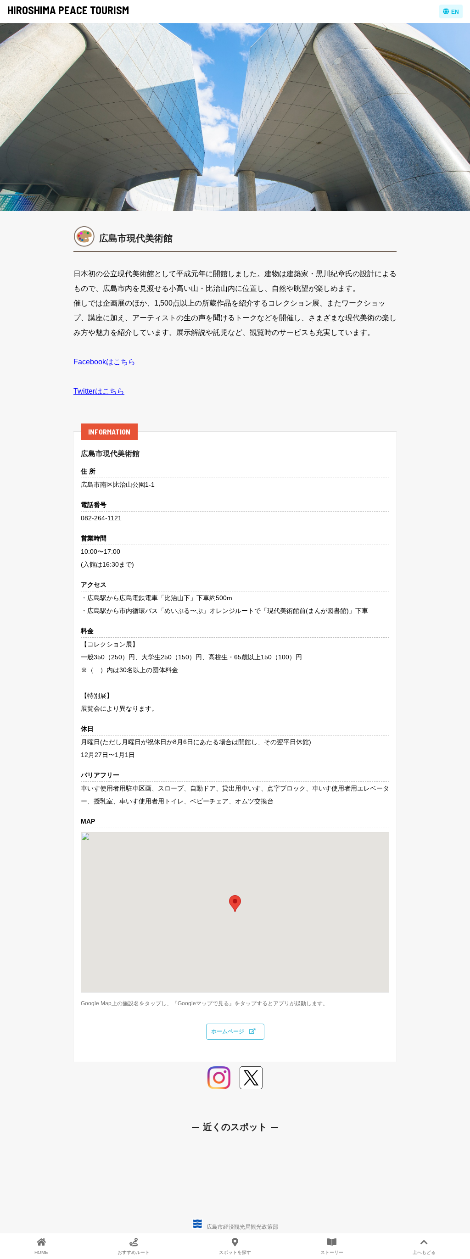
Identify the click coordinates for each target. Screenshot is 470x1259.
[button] (235, 903)
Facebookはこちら (104, 362)
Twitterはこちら (98, 391)
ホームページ (228, 1031)
